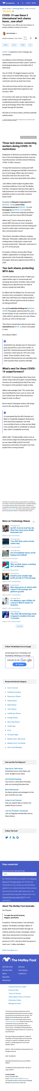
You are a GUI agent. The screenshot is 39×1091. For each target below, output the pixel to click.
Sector (9, 8)
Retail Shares (12, 701)
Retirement (6, 980)
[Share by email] (36, 38)
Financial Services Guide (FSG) (13, 897)
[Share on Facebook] (31, 38)
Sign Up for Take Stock (14, 768)
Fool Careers (22, 970)
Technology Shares (18, 8)
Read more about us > (10, 950)
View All (19, 626)
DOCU (14, 45)
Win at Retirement (12, 790)
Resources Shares (14, 696)
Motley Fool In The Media (16, 743)
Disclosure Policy (15, 1000)
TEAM (22, 45)
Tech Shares (12, 709)
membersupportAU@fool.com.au (18, 1078)
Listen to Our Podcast (13, 800)
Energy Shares (12, 718)
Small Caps (11, 726)
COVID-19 (5, 52)
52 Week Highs (12, 735)
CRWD (6, 45)
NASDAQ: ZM (23, 207)
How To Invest (12, 688)
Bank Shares (11, 705)
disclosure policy (11, 509)
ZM (30, 45)
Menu (34, 3)
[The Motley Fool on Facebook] (10, 837)
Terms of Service (15, 993)
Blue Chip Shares (13, 722)
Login (28, 3)
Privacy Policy (14, 990)
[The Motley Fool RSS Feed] (14, 837)
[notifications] (18, 3)
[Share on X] (33, 38)
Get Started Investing (13, 779)
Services (21, 967)
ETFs (9, 730)
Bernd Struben (11, 33)
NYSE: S (18, 327)
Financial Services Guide (17, 987)
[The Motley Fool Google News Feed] (18, 837)
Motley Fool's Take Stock (16, 739)
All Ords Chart (7, 970)
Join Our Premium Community (16, 811)
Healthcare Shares (14, 713)
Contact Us (22, 974)
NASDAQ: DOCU (18, 210)
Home (4, 8)
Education (6, 977)
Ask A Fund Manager (14, 747)
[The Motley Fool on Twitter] (7, 837)
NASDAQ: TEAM (8, 205)
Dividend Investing (14, 692)
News (4, 974)
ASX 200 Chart (7, 967)
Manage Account (15, 1003)
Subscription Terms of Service (20, 997)
